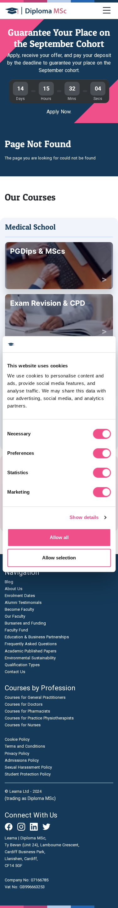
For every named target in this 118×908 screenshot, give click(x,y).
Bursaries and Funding (25, 623)
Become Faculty (19, 609)
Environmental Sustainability (30, 658)
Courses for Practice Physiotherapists (39, 718)
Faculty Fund (16, 630)
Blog (9, 581)
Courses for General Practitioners (35, 697)
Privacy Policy (17, 753)
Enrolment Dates (20, 595)
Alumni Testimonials (23, 602)
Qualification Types (22, 664)
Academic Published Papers (30, 651)
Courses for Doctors (23, 704)
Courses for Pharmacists (27, 711)
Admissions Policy (22, 760)
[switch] (102, 453)
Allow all (59, 537)
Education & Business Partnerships (37, 637)
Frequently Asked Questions (31, 643)
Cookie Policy (17, 739)
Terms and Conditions (25, 746)
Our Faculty (15, 616)
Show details (84, 517)
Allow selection (59, 557)
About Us (13, 588)
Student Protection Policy (28, 774)
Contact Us (15, 671)
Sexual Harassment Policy (28, 767)
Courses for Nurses (23, 725)
